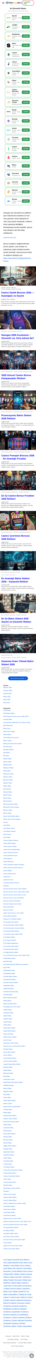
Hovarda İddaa (7, 994)
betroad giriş (7, 789)
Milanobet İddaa (8, 1073)
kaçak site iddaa (8, 1034)
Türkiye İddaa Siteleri (9, 1173)
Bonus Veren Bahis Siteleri (11, 816)
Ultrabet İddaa (7, 1185)
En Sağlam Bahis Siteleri (10, 952)
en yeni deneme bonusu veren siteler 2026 (16, 955)
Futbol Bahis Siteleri (9, 958)
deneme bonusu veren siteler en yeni (14, 895)
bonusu (5, 822)
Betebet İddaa (7, 764)
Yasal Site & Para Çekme (13, 1286)
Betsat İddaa (7, 798)
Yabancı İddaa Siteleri (10, 1200)
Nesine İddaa (7, 1088)
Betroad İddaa (7, 792)
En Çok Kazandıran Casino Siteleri (13, 928)
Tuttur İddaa (7, 1179)
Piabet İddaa (7, 1112)
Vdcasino (6, 1191)
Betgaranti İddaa (8, 768)
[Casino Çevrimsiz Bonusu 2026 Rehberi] (18, 520)
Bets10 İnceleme (9, 1303)
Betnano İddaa (7, 777)
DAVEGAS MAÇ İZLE (9, 237)
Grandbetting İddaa (9, 973)
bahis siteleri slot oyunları (11, 737)
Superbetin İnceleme (20, 1312)
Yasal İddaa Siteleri (9, 1212)
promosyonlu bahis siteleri (23, 411)
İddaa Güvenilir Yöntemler (20, 1277)
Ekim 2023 (6, 702)
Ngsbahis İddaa (8, 1091)
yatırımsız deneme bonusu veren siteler (15, 1224)
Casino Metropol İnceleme (22, 1320)
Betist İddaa (7, 771)
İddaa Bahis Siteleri (11, 1274)
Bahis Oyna (6, 728)
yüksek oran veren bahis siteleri (13, 1245)
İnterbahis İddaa (8, 1013)
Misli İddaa (6, 1076)
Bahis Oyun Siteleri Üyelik (13, 1292)
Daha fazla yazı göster (17, 678)
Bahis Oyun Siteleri (9, 731)
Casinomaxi (6, 876)
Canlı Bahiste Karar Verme (22, 1271)
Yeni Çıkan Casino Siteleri (11, 1236)
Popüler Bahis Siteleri (9, 1115)
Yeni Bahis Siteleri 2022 (10, 1233)
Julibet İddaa (7, 1025)
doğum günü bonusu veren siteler (13, 913)
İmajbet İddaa (7, 1009)
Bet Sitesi (6, 755)
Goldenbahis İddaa (9, 970)
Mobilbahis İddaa (8, 1085)
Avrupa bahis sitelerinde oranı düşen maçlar (16, 722)
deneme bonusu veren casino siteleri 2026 (16, 892)
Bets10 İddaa (7, 795)
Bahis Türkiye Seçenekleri (22, 1326)
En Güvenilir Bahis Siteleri (11, 931)
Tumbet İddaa (7, 1164)
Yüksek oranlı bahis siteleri (11, 1248)
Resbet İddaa (7, 1130)
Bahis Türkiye (7, 740)
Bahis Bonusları (6, 371)
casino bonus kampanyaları (22, 371)
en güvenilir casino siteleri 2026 (12, 934)
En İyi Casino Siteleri (9, 940)
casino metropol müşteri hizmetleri (13, 864)
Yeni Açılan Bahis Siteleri (10, 1227)
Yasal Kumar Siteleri (9, 1215)
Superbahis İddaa (8, 1152)
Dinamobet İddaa (8, 907)
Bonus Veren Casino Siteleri (11, 819)
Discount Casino (8, 910)
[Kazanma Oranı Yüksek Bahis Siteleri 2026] (18, 643)
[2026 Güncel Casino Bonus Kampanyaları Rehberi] (18, 360)
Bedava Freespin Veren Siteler (12, 743)
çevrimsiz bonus (8, 879)
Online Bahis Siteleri (9, 1100)
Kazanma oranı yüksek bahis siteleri (14, 657)
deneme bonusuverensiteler (11, 901)
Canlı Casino (7, 834)
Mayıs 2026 (6, 696)
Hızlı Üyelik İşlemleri (11, 1263)
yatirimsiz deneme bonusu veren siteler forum (17, 1221)
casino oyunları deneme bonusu (13, 867)
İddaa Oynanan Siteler (10, 997)
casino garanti (7, 858)
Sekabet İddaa (7, 1149)
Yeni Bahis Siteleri (8, 1230)
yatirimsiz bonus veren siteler (12, 1218)
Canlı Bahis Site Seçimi (12, 1268)
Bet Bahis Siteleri (8, 749)
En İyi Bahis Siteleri (15, 331)
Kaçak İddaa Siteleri (9, 1031)
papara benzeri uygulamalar (11, 1106)
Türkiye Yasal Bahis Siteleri (11, 1176)
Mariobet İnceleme (11, 1323)
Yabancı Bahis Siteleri (10, 1197)
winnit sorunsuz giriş (9, 1194)
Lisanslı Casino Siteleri (10, 1061)
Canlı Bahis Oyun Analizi (20, 1266)
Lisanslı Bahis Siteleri (9, 1058)
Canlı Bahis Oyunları (9, 831)
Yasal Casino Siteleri (9, 1209)
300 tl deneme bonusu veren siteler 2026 (15, 716)
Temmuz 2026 (7, 690)
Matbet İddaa (7, 1070)
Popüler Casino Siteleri (10, 1118)
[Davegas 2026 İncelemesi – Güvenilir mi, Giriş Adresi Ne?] (18, 319)
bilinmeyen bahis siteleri (10, 804)
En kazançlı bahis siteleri (10, 949)
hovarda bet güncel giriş (10, 991)
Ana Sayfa (7, 1260)
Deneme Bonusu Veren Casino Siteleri (15, 888)
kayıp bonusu (7, 1040)
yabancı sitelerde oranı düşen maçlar (14, 1203)
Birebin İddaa (7, 813)
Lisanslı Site (27, 3)
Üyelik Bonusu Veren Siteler (11, 289)
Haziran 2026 (7, 693)
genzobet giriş (7, 961)
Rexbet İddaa (7, 1143)
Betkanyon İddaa (8, 774)
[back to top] (31, 1355)
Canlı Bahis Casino (9, 828)
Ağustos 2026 (7, 687)
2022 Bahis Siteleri (9, 713)
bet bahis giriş (7, 746)
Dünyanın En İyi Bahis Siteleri (12, 919)
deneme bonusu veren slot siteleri (13, 898)
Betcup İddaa (7, 761)
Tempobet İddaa (8, 1161)
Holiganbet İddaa (8, 988)
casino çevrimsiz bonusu (22, 532)
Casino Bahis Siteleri (9, 843)
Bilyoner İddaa (7, 810)
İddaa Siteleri (7, 1000)
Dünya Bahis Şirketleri (10, 916)
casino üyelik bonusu (8, 287)
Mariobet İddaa (8, 1067)
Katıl (26, 17)
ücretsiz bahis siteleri (9, 1182)
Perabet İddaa (7, 1109)
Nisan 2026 (6, 699)
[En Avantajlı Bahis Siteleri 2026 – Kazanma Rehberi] (18, 560)
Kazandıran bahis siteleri (10, 1043)
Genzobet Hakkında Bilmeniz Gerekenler (15, 964)
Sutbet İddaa (7, 1158)
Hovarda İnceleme (19, 1306)
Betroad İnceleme (23, 1300)
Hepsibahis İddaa (8, 985)
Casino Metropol (8, 861)
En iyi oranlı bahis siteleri (10, 946)
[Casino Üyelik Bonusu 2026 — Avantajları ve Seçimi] (18, 276)
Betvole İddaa (7, 801)
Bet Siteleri (6, 752)
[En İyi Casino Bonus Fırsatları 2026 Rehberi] (18, 480)
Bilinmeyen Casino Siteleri (11, 807)
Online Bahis (7, 1097)
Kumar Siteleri (24, 492)
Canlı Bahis (6, 825)
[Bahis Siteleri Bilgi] (13, 2)
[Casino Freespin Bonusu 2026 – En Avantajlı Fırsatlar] (18, 440)
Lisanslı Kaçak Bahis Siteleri (11, 1064)
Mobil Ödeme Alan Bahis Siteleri (13, 1082)
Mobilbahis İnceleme (11, 1309)
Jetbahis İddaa (7, 1019)
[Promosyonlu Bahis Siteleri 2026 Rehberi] (18, 400)
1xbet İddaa (7, 710)
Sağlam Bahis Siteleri (9, 1146)
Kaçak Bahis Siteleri (9, 1028)
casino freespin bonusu (21, 452)
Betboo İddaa (7, 758)
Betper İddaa (7, 786)
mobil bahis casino (9, 1079)
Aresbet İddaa (7, 719)
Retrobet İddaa (7, 1140)
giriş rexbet (6, 967)
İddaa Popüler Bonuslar (12, 1280)
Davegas (4, 331)
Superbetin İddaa (8, 1155)
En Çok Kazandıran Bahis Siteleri (13, 925)
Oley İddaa (6, 1094)
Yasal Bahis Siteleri (9, 1206)
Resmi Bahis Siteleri (9, 1133)
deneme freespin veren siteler (12, 904)
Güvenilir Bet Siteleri (9, 979)
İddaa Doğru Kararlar (19, 1283)
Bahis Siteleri (7, 734)
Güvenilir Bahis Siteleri (10, 976)
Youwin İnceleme (18, 1318)
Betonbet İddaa (8, 780)
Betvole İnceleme (10, 1315)
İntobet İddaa (7, 1016)
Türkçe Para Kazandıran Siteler (12, 1170)
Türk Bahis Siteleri (8, 1167)
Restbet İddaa (7, 1137)
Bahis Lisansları (23, 1289)
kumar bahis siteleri (9, 1052)
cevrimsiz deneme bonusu (11, 882)
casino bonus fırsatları (9, 492)
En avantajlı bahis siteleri (10, 572)
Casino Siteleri (7, 870)
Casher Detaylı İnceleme (10, 840)
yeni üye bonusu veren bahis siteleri (14, 1239)
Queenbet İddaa (8, 1127)
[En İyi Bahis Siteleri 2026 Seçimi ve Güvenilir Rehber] (18, 603)
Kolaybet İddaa (7, 1049)
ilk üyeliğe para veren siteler (11, 1006)
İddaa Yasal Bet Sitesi (10, 1003)
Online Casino (7, 1103)
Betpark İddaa (7, 783)
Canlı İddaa (6, 837)
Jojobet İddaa (7, 1022)
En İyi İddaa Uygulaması (10, 943)
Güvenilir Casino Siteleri (10, 982)
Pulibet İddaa (7, 1124)
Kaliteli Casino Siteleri (9, 1037)
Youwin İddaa (7, 1242)
